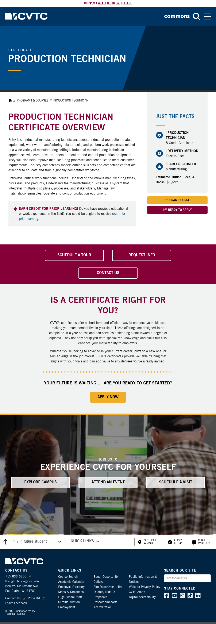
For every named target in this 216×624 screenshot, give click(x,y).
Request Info (141, 255)
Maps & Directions (71, 592)
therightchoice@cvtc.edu (22, 581)
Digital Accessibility (142, 597)
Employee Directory (71, 586)
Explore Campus (40, 482)
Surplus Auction (69, 602)
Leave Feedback (16, 603)
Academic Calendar (71, 581)
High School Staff (70, 597)
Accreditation (103, 607)
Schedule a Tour (74, 255)
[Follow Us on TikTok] (190, 596)
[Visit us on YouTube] (174, 596)
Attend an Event (108, 482)
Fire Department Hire (108, 586)
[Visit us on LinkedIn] (198, 596)
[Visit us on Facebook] (166, 596)
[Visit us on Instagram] (182, 596)
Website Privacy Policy (144, 586)
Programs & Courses (32, 100)
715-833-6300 (15, 576)
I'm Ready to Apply (177, 209)
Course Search (68, 576)
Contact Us (108, 273)
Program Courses (177, 200)
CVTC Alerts (137, 592)
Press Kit (34, 598)
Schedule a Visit (175, 482)
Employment (66, 607)
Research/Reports (105, 602)
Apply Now (108, 397)
